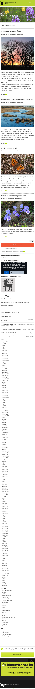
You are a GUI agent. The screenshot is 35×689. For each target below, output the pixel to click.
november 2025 (5, 357)
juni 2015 (4, 558)
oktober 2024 (5, 377)
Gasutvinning (5, 602)
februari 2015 (5, 565)
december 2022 (5, 412)
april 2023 (4, 405)
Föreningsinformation (7, 600)
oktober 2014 (5, 572)
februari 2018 (5, 505)
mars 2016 (4, 543)
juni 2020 (4, 461)
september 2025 (5, 360)
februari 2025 (5, 370)
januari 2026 (5, 353)
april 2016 (4, 541)
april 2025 (4, 367)
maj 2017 (4, 520)
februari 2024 (5, 389)
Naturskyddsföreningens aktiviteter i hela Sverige (12, 251)
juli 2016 (4, 536)
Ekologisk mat (5, 597)
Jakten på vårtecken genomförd (13, 196)
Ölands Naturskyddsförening (8, 617)
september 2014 (5, 573)
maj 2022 (4, 422)
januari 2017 (5, 526)
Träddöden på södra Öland (11, 31)
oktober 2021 (5, 434)
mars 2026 (4, 350)
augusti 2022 (5, 417)
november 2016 (5, 530)
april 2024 (4, 387)
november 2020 (5, 452)
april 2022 (4, 424)
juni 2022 (4, 420)
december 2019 (5, 471)
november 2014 (5, 570)
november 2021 (5, 432)
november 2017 (5, 510)
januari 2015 (5, 567)
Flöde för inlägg (5, 632)
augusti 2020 (5, 457)
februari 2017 (5, 525)
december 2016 (5, 528)
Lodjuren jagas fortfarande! (7, 305)
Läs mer (3, 94)
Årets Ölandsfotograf (7, 590)
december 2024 (5, 373)
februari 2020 (5, 468)
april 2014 (4, 582)
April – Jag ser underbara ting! (9, 332)
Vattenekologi (5, 624)
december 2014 (5, 568)
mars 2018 (4, 503)
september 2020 (5, 456)
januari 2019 (5, 488)
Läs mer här (3, 257)
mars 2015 (4, 563)
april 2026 (4, 348)
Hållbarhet (4, 604)
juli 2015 (4, 557)
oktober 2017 (5, 511)
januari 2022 (5, 429)
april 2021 (4, 444)
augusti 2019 (5, 476)
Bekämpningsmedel (6, 595)
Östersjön (4, 620)
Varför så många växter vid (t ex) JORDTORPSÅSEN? (14, 329)
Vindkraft (4, 625)
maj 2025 (4, 365)
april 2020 (4, 464)
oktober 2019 (5, 473)
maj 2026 (4, 347)
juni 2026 (4, 345)
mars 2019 (4, 484)
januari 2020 (5, 469)
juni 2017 (4, 518)
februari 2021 (5, 447)
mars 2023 (4, 407)
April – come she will (9, 148)
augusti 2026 (5, 341)
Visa (7, 272)
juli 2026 (4, 343)
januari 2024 (5, 390)
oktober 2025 (5, 358)
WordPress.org (5, 635)
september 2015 (5, 553)
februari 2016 (5, 545)
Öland (3, 615)
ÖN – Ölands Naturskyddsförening (10, 260)
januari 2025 (5, 372)
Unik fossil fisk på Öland (8, 336)
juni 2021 (4, 441)
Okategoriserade (6, 614)
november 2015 (5, 550)
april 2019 (4, 483)
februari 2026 (5, 352)
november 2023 (5, 394)
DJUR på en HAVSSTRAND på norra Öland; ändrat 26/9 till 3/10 (15, 302)
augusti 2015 (5, 555)
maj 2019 (4, 481)
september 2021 (5, 436)
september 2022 (5, 415)
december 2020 (5, 451)
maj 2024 (4, 385)
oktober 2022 (5, 414)
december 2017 (5, 508)
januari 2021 (5, 449)
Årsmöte (4, 592)
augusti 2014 (5, 575)
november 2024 (5, 375)
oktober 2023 (5, 395)
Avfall (3, 593)
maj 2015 (4, 560)
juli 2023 (4, 400)
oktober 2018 (5, 493)
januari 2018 (5, 506)
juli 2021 (4, 439)
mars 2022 (4, 426)
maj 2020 (4, 463)
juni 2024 (4, 383)
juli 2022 (4, 419)
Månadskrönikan (6, 609)
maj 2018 (4, 499)
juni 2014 (4, 578)
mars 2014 (4, 583)
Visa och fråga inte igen (17, 272)
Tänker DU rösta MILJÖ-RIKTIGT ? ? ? (9, 309)
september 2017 (5, 513)
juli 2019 (4, 478)
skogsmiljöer (5, 622)
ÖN (1, 14)
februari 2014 (5, 585)
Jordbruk (4, 605)
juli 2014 (4, 577)
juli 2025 (4, 363)
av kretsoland (11, 34)
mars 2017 (4, 523)
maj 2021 (4, 442)
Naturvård (4, 612)
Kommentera (20, 34)
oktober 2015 (5, 552)
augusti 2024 (5, 380)
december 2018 (5, 489)
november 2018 (5, 491)
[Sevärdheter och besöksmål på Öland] (8, 285)
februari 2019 (5, 486)
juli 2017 (4, 516)
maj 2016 (4, 540)
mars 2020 (4, 466)
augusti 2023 (5, 399)
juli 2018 (4, 496)
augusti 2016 (5, 535)
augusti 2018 (5, 494)
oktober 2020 (5, 454)
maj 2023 (4, 404)
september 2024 (5, 378)
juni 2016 (4, 538)
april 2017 (4, 521)
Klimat (3, 607)
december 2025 (5, 355)
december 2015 (5, 548)
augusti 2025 (5, 362)
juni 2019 (4, 479)
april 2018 (4, 501)
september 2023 (5, 397)
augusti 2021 (5, 437)
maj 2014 (4, 580)
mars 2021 (4, 446)
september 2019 (5, 474)
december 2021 (5, 431)
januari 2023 (5, 410)
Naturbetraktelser (6, 610)
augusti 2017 (5, 515)
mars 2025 (4, 368)
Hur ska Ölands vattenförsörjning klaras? (17, 99)
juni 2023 (4, 402)
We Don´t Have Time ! (6, 298)
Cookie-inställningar (10, 688)
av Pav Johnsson (12, 151)
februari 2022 (5, 427)
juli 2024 (4, 382)
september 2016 (5, 533)
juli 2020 (4, 459)
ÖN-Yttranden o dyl (6, 619)
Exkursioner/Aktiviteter (7, 599)
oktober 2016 (5, 531)
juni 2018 (4, 498)
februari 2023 (5, 409)
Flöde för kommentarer (7, 634)
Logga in (4, 630)
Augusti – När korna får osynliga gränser (10, 312)
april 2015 (4, 562)
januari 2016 (5, 546)
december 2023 (5, 392)
